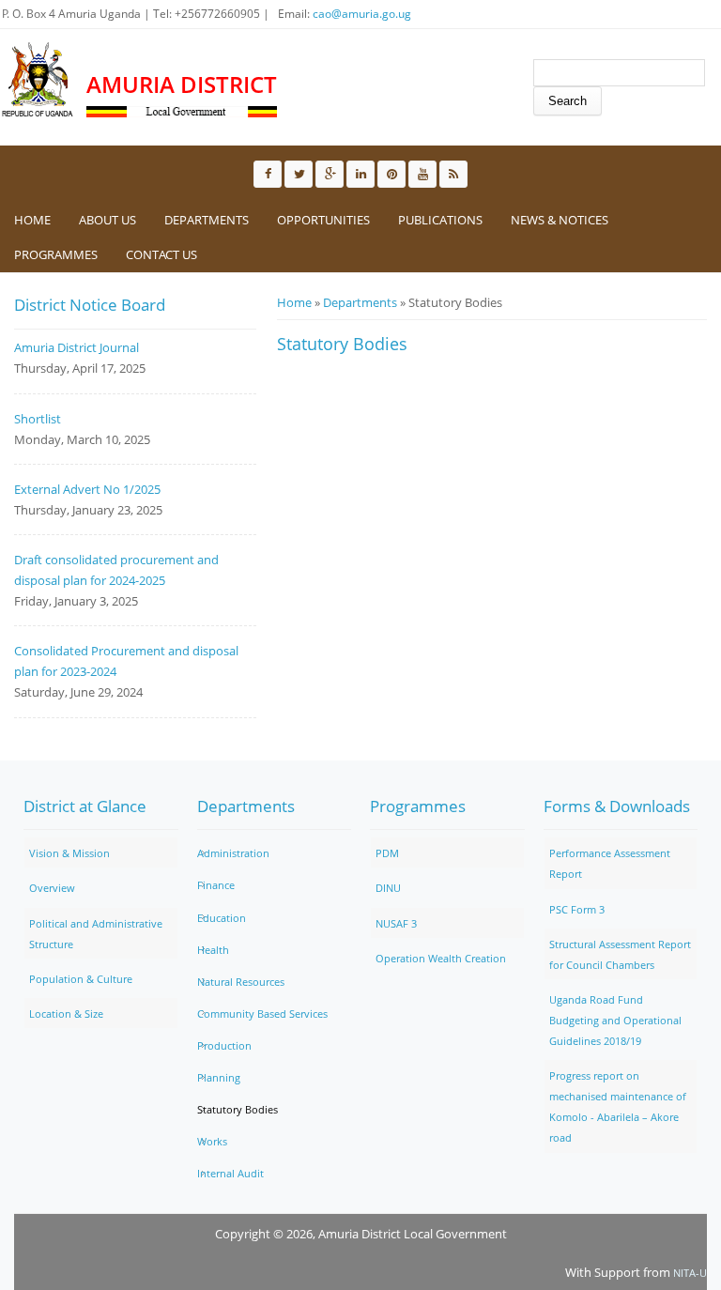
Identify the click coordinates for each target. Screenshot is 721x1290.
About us (107, 219)
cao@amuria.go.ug (362, 14)
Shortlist (37, 418)
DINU (388, 888)
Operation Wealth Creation (441, 958)
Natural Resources (240, 982)
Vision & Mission (69, 853)
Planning (218, 1077)
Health (213, 950)
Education (221, 918)
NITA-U (690, 1273)
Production (224, 1045)
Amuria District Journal (76, 347)
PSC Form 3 (577, 909)
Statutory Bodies (237, 1109)
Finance (216, 885)
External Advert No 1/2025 (87, 489)
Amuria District (181, 84)
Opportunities (323, 219)
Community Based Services (262, 1013)
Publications (440, 219)
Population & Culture (80, 979)
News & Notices (559, 219)
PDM (387, 853)
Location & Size (66, 1013)
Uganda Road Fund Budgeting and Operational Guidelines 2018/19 (615, 1020)
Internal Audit (230, 1173)
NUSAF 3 (396, 923)
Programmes (56, 254)
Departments (206, 219)
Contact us (161, 254)
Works (212, 1141)
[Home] (38, 79)
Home (32, 219)
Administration (233, 853)
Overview (52, 888)
